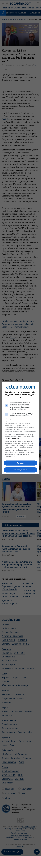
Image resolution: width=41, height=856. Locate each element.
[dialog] (20, 428)
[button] (20, 420)
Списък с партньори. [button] (12, 438)
